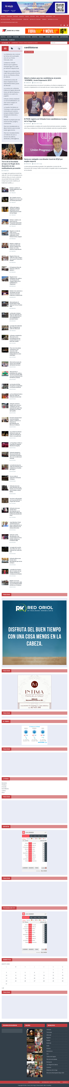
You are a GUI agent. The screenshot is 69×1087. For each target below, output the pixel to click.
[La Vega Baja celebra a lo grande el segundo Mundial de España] (5, 444)
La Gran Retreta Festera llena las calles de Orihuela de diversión (16, 395)
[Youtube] (64, 25)
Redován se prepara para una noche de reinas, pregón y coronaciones (12, 121)
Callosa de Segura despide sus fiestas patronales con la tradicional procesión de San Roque (15, 210)
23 (62, 978)
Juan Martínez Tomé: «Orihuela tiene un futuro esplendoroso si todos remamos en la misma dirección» (16, 525)
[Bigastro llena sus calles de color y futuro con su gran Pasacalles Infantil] (5, 258)
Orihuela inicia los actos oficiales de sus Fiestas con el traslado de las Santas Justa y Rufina (16, 488)
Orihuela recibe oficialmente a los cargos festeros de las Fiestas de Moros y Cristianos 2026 (16, 537)
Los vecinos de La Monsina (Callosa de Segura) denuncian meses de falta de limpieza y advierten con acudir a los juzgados (12, 92)
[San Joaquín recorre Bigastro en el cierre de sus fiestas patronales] (5, 199)
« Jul (3, 988)
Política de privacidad (34, 1082)
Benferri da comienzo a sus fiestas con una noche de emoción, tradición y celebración (16, 293)
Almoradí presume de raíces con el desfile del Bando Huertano (15, 363)
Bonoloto (4, 783)
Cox (54, 16)
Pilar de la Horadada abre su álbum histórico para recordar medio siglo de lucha (12, 128)
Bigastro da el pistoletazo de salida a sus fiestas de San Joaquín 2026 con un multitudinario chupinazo (16, 280)
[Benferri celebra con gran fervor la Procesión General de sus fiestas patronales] (5, 221)
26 (25, 981)
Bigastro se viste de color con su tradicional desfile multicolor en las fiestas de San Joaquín (16, 233)
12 (25, 975)
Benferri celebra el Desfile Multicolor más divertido (16, 189)
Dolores (42, 16)
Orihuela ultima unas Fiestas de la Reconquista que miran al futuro (16, 560)
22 (53, 978)
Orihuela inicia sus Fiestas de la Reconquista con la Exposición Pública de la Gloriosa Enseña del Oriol (16, 512)
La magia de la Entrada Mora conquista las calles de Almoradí (16, 327)
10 (6, 975)
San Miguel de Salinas (35, 19)
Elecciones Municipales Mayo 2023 (9, 22)
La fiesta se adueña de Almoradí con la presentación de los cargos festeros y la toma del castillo (16, 338)
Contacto (65, 1082)
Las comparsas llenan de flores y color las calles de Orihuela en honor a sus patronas (15, 434)
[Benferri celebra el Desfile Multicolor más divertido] (5, 189)
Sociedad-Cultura (25, 37)
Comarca (44, 19)
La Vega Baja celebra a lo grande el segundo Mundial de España (16, 444)
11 (15, 975)
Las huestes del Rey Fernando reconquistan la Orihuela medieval (16, 386)
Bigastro (21, 16)
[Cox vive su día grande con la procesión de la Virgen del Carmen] (5, 500)
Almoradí (15, 16)
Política (3, 37)
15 (53, 975)
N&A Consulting (47, 1085)
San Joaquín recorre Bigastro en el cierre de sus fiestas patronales (16, 199)
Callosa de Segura (5, 19)
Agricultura (55, 37)
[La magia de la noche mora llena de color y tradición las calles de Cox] (5, 549)
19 (25, 978)
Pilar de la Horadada (16, 19)
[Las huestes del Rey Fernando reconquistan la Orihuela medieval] (5, 386)
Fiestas (41, 37)
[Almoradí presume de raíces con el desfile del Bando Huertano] (5, 364)
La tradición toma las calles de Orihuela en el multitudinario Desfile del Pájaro (16, 467)
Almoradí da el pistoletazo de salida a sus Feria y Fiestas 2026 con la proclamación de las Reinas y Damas (16, 374)
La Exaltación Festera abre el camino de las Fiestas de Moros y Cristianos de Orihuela (16, 572)
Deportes (34, 37)
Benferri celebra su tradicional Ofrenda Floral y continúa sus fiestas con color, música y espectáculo (15, 246)
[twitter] (67, 25)
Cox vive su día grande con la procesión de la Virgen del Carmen (16, 500)
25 (15, 981)
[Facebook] (60, 25)
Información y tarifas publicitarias (51, 1082)
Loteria (4, 790)
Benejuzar (25, 19)
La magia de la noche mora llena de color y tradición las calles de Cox (16, 549)
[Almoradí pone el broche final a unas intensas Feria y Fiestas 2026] (5, 304)
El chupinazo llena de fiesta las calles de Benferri (15, 269)
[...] (12, 183)
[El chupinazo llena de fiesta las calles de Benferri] (5, 269)
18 (15, 978)
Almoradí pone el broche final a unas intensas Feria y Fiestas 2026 (16, 304)
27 (34, 981)
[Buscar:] (58, 42)
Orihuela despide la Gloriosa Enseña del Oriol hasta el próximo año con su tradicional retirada (16, 455)
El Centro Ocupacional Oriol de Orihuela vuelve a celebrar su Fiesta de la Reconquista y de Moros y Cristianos (16, 421)
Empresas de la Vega (53, 19)
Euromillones (5, 788)
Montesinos (49, 16)
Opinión (47, 37)
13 (34, 975)
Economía (16, 37)
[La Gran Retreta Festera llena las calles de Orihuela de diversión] (5, 396)
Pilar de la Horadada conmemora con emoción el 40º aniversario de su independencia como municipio (15, 351)
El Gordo (4, 787)
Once (3, 792)
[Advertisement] (34, 763)
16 (62, 975)
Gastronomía (64, 37)
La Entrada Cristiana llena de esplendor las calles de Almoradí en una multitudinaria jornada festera (16, 316)
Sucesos (9, 37)
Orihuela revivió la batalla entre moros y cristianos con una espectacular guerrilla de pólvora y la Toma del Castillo (16, 407)
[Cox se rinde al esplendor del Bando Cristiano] (5, 478)
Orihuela (3, 16)
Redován (32, 16)
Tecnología (4, 40)
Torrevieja (9, 16)
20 (34, 978)
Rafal (37, 16)
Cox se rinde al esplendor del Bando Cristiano (15, 478)
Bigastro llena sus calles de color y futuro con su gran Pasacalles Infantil (16, 258)
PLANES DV (12, 40)
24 (6, 981)
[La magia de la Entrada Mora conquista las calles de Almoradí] (5, 327)
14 (44, 975)
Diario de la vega (37, 82)
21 (44, 978)
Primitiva (4, 785)
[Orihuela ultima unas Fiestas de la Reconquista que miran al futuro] (5, 560)
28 (44, 981)
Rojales (27, 16)
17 (6, 978)
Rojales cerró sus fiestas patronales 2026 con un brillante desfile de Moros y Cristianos (16, 583)
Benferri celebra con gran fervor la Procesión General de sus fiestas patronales (15, 222)
